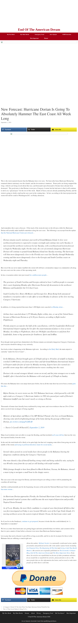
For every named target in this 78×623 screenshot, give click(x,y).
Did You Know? (60, 613)
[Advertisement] (39, 13)
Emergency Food (39, 34)
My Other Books (24, 34)
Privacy (39, 613)
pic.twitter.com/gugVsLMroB (21, 421)
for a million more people (38, 275)
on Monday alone (57, 307)
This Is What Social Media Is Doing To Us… (15, 609)
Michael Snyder (44, 543)
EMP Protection (66, 34)
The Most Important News (61, 553)
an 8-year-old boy (58, 435)
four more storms (6, 489)
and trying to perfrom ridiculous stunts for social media (33, 445)
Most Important (34, 38)
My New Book (11, 34)
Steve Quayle (53, 34)
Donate (46, 38)
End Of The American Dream (39, 29)
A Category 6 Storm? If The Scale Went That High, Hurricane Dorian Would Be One (26, 607)
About (33, 613)
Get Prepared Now (33, 548)
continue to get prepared (30, 521)
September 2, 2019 (37, 427)
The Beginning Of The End (48, 548)
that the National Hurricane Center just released (17, 233)
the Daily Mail (54, 349)
